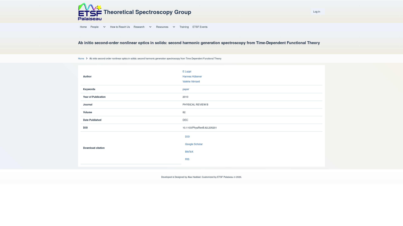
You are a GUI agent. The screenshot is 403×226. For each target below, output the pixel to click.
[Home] (90, 11)
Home (81, 58)
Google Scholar (194, 144)
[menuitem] (318, 11)
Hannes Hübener (192, 76)
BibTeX (189, 151)
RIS (187, 159)
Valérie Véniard (191, 81)
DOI (187, 136)
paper (186, 89)
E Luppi (187, 71)
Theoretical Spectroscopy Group (147, 11)
